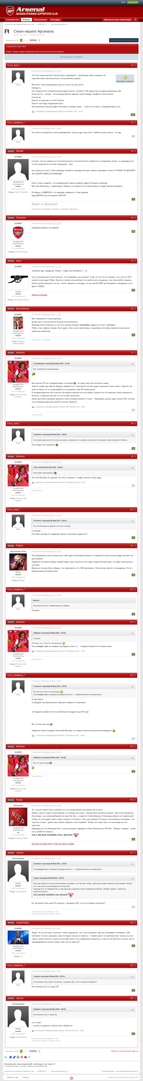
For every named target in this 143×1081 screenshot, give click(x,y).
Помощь (26, 1077)
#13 (132, 622)
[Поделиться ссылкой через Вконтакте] (18, 1057)
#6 (132, 309)
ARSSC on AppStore (39, 295)
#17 (132, 853)
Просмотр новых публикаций (117, 20)
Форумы (26, 20)
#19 (132, 965)
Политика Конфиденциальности (127, 1071)
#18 (132, 923)
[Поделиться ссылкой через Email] (29, 1057)
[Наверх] (71, 1078)
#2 (132, 123)
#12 (132, 589)
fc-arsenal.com (12, 20)
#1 (132, 65)
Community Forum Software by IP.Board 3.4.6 (123, 1077)
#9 (132, 456)
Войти (123, 2)
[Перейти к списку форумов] (31, 11)
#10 (132, 510)
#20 (132, 998)
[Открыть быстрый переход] (135, 19)
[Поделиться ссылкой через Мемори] (22, 1057)
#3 (132, 151)
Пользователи (40, 20)
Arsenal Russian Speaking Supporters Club (19, 1071)
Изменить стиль (13, 1077)
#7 (132, 353)
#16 (132, 800)
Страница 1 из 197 (12, 40)
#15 (132, 746)
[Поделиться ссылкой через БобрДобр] (25, 1057)
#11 (132, 546)
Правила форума (108, 1071)
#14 (132, 675)
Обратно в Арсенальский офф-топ (125, 1051)
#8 (132, 424)
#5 (132, 261)
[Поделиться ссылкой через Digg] (10, 1057)
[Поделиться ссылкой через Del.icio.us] (14, 1057)
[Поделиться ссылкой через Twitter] (5, 1057)
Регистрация (132, 2)
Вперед (33, 40)
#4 (132, 218)
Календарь (55, 20)
